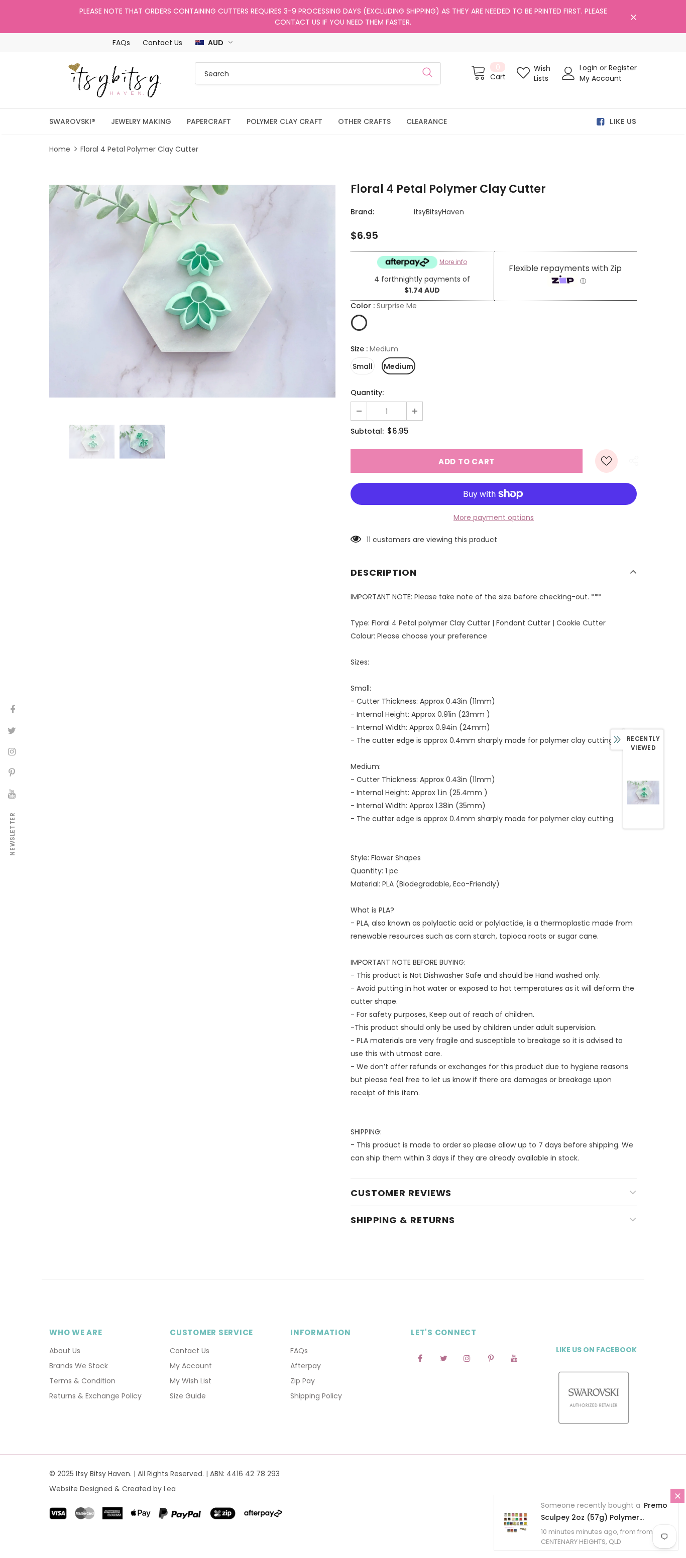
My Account (601, 78)
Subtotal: (367, 431)
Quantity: (367, 392)
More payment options (493, 517)
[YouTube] (514, 1358)
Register (623, 68)
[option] (192, 291)
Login (590, 68)
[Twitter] (443, 1358)
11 (369, 540)
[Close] (677, 1496)
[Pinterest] (491, 1358)
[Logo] (114, 80)
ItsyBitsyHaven (439, 212)
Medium (398, 366)
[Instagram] (467, 1358)
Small (363, 366)
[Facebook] (420, 1358)
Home (59, 149)
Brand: (362, 212)
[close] (633, 18)
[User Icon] (568, 73)
